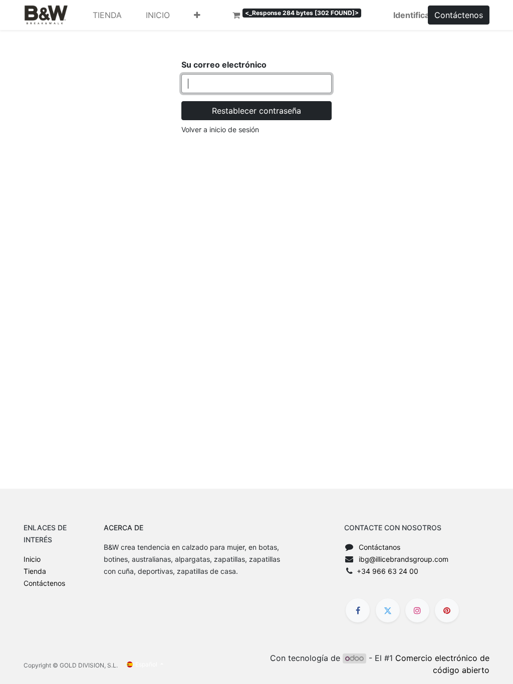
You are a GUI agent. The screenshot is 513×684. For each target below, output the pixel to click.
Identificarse (417, 15)
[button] (197, 15)
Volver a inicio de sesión (220, 129)
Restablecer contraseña (256, 111)
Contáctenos (458, 15)
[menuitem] (107, 15)
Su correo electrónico (224, 65)
